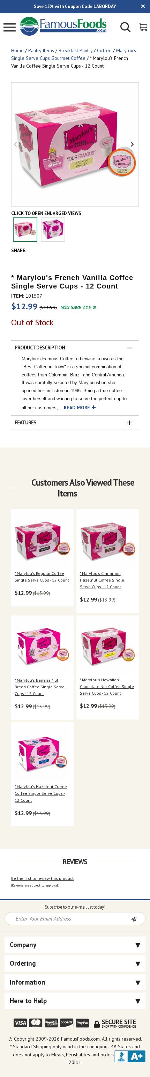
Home (17, 50)
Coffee (104, 50)
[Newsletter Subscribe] (138, 919)
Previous (16, 144)
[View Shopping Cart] (143, 26)
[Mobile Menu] (9, 28)
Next (133, 144)
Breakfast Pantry (75, 50)
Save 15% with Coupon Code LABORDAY (75, 6)
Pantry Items (41, 50)
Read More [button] (77, 407)
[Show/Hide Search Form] (125, 28)
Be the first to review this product (42, 878)
